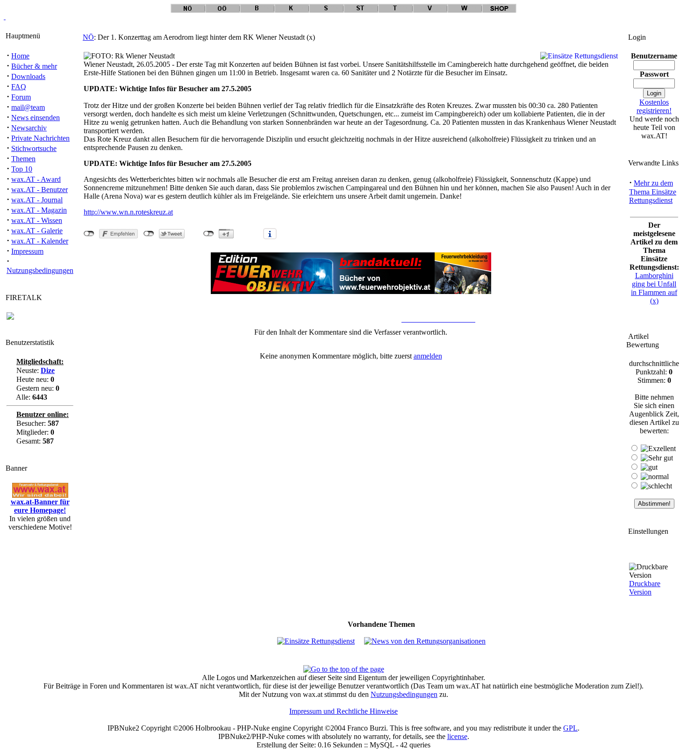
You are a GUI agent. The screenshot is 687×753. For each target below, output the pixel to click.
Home (20, 56)
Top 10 (21, 169)
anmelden (428, 356)
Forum (21, 97)
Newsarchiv (29, 128)
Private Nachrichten (40, 138)
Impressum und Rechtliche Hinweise (343, 711)
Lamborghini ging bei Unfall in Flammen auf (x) (654, 288)
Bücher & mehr (34, 66)
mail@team (28, 107)
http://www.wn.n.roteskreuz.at (128, 212)
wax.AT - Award (36, 179)
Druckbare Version (644, 588)
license (457, 736)
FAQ (18, 87)
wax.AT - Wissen (36, 220)
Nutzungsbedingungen (40, 270)
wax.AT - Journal (37, 200)
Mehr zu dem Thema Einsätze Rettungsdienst (652, 191)
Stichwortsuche (34, 148)
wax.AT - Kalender (39, 241)
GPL (570, 728)
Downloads (28, 76)
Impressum (27, 251)
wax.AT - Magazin (39, 210)
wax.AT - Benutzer (39, 190)
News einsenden (35, 118)
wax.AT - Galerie (37, 231)
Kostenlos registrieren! (654, 106)
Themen (23, 159)
